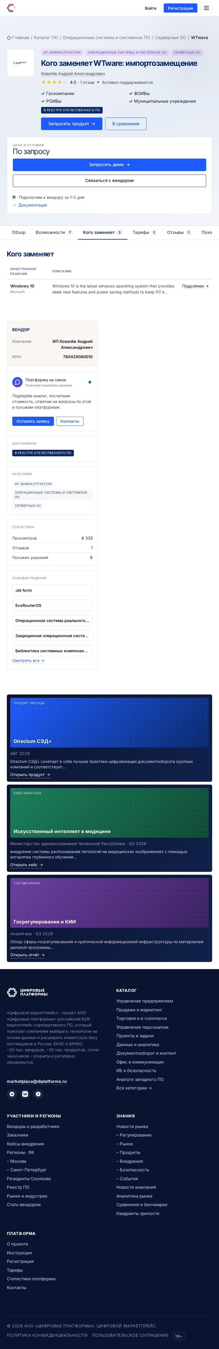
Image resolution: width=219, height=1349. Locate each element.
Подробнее (195, 285)
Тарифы (15, 1270)
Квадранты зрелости (137, 1213)
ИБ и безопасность (136, 1070)
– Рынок (124, 1144)
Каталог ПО (46, 37)
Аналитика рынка (134, 1196)
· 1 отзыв (86, 82)
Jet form (23, 590)
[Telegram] (12, 1094)
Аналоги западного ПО (140, 1079)
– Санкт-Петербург (27, 1169)
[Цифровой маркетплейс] (55, 992)
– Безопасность (132, 1169)
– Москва (16, 1161)
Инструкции (19, 1252)
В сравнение (125, 123)
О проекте (17, 1244)
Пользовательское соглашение (130, 1335)
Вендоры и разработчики (33, 1126)
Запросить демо (109, 164)
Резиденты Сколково (29, 1178)
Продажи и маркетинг (139, 1009)
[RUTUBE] (38, 1094)
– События (127, 1178)
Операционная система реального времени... (52, 620)
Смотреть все (28, 660)
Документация (32, 204)
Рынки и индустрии (27, 1196)
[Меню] (206, 8)
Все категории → (134, 1088)
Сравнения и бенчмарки (141, 1204)
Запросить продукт (71, 123)
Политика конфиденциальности (47, 1335)
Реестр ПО (18, 1187)
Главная (20, 37)
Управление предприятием (144, 1001)
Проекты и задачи (135, 1035)
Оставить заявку (33, 421)
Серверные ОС (170, 37)
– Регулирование (134, 1135)
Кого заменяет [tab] (102, 232)
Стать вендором (24, 1204)
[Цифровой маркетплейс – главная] (11, 8)
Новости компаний (136, 1187)
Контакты (69, 421)
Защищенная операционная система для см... (52, 635)
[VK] (25, 1094)
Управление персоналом (142, 1027)
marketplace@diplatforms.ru (37, 1081)
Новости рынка (132, 1126)
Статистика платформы (31, 1278)
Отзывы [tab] (178, 232)
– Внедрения (129, 1161)
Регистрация (180, 8)
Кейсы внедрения (25, 1144)
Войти (150, 8)
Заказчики (17, 1135)
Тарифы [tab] (144, 232)
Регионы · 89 (20, 1152)
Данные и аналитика (137, 1044)
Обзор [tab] (18, 232)
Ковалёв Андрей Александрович (73, 73)
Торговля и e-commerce (141, 1018)
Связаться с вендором (109, 180)
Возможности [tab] (53, 232)
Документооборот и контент (146, 1053)
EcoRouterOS (28, 605)
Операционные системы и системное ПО (106, 37)
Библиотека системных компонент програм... (52, 650)
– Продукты (128, 1152)
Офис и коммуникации (140, 1062)
